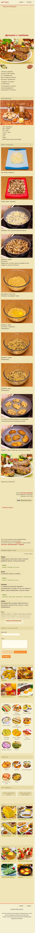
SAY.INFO (5, 2)
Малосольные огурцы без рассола (8, 878)
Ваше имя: (4, 632)
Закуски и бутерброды (9, 6)
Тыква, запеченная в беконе (23, 836)
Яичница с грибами (23, 696)
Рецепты (21, 905)
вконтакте (4, 544)
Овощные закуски (7, 507)
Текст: (3, 638)
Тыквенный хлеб (6, 819)
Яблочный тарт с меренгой (22, 820)
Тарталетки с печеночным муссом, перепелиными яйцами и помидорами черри (25, 861)
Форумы (21, 2)
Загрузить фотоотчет (20, 652)
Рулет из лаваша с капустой (6, 836)
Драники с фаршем (23, 680)
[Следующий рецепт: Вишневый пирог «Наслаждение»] (26, 66)
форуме (18, 542)
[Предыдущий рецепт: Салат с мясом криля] (7, 66)
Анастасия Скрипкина (26, 492)
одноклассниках (12, 544)
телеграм (21, 544)
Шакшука (20, 877)
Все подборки (6, 787)
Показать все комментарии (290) (13, 620)
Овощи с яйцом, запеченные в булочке (8, 861)
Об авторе (29, 2)
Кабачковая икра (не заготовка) (7, 697)
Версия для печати (26, 500)
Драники (4, 680)
